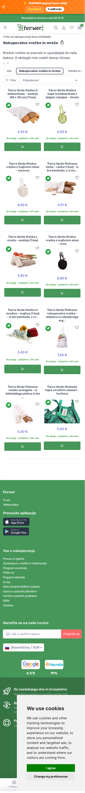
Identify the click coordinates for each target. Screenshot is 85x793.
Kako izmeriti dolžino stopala (21, 586)
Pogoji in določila (14, 577)
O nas (6, 500)
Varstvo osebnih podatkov (20, 596)
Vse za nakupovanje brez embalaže (27, 37)
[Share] (62, 42)
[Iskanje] (55, 27)
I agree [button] (51, 768)
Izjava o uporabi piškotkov (20, 591)
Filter (13, 80)
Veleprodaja (11, 504)
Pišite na (8, 572)
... (4, 63)
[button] (16, 522)
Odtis (6, 600)
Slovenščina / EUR (25, 647)
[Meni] (5, 27)
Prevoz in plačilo (13, 559)
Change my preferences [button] (51, 776)
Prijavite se (71, 634)
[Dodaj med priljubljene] (37, 104)
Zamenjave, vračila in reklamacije (25, 563)
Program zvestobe (15, 568)
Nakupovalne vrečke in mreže (40, 71)
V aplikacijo (55, 9)
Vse (9, 71)
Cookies (8, 605)
